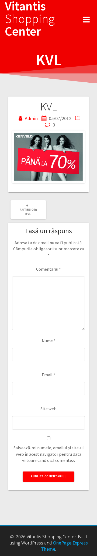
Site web (48, 408)
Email (48, 374)
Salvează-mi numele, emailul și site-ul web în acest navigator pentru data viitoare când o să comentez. (48, 454)
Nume (49, 340)
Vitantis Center (30, 18)
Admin (31, 118)
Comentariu (48, 269)
